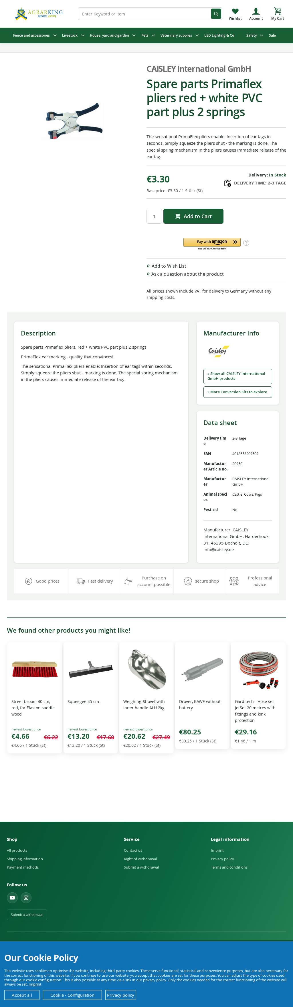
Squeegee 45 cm (83, 701)
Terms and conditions (229, 867)
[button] (212, 244)
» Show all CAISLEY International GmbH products (236, 376)
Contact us (133, 850)
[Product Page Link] (34, 691)
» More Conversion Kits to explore (237, 392)
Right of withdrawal (140, 858)
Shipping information (25, 858)
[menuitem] (33, 35)
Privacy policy (222, 858)
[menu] (146, 35)
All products (17, 850)
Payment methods (23, 867)
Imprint (217, 850)
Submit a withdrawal (141, 867)
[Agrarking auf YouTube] (12, 897)
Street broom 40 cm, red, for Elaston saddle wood (33, 708)
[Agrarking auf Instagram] (26, 897)
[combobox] (150, 13)
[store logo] (40, 13)
